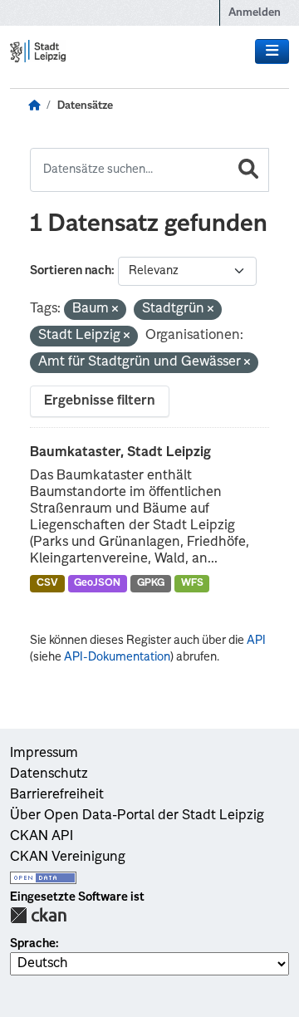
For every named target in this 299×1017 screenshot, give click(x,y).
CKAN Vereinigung (67, 857)
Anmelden (254, 12)
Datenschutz (49, 774)
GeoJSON (97, 583)
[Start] (34, 106)
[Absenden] (248, 170)
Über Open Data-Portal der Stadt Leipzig (137, 816)
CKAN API (41, 836)
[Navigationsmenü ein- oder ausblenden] (272, 51)
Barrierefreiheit (57, 795)
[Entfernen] (115, 310)
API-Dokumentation (117, 657)
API (256, 640)
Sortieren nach (70, 271)
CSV (47, 583)
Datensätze (85, 106)
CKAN (38, 915)
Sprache (33, 944)
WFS (192, 583)
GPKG (150, 583)
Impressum (44, 753)
